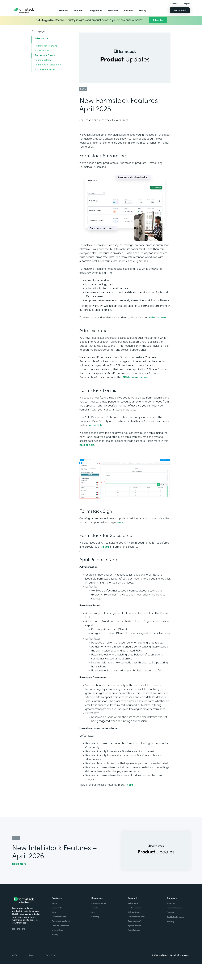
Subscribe (158, 19)
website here (157, 317)
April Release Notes (45, 69)
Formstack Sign (43, 60)
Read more (19, 863)
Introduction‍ (42, 38)
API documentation (135, 377)
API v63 (104, 546)
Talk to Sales (179, 10)
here (120, 522)
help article (95, 425)
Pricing (142, 10)
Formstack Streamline (46, 45)
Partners (128, 10)
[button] (63, 10)
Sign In (187, 3)
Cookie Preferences (175, 917)
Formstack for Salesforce (48, 64)
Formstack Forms (45, 55)
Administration (42, 50)
